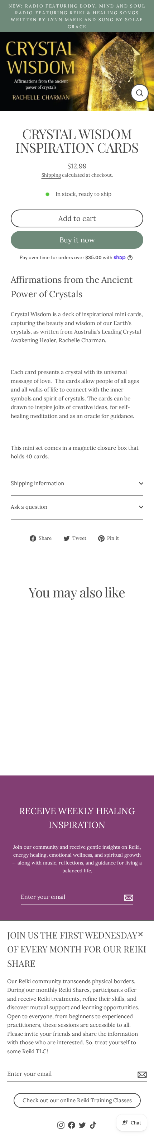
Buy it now (77, 239)
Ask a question (29, 506)
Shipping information (37, 483)
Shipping (51, 175)
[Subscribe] (141, 1074)
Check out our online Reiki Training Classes (77, 1100)
